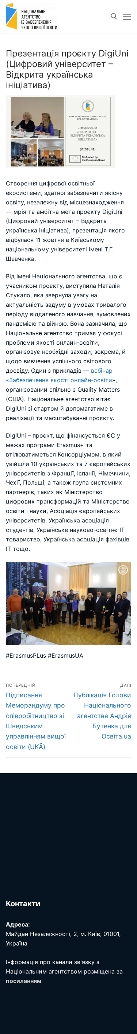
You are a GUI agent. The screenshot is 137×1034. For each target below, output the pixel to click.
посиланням (23, 980)
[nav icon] (127, 16)
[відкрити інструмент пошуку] (114, 16)
